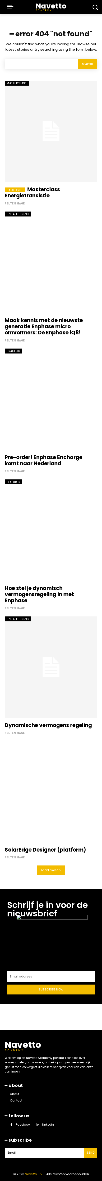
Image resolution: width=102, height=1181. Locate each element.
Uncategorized (18, 214)
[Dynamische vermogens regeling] (51, 667)
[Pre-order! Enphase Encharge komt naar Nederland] (51, 399)
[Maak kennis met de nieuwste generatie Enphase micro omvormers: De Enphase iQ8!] (51, 262)
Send (90, 1153)
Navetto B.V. (34, 1174)
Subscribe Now (51, 989)
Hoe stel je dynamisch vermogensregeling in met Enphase (39, 594)
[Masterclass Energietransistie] (51, 131)
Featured (13, 482)
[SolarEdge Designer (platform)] (51, 791)
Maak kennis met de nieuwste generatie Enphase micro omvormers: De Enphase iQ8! (44, 327)
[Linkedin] (38, 1125)
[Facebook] (11, 1125)
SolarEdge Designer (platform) (45, 849)
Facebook (23, 1125)
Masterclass (17, 83)
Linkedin (48, 1125)
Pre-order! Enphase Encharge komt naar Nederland (43, 460)
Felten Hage (15, 203)
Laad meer (49, 870)
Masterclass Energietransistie (32, 192)
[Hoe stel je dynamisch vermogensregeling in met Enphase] (51, 530)
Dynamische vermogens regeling (48, 725)
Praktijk (13, 351)
